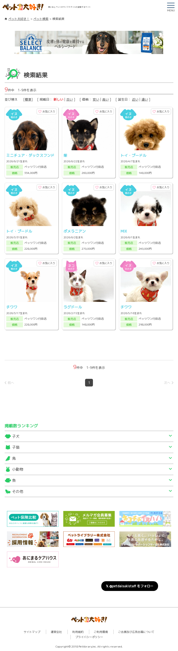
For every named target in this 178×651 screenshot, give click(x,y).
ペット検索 (40, 19)
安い (96, 99)
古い (69, 99)
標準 (28, 99)
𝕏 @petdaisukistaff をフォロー (129, 586)
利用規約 (77, 632)
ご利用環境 (101, 632)
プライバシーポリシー (89, 637)
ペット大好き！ (18, 19)
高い (105, 99)
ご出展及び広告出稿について (136, 632)
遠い (144, 99)
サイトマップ (32, 632)
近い (135, 99)
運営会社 (56, 632)
